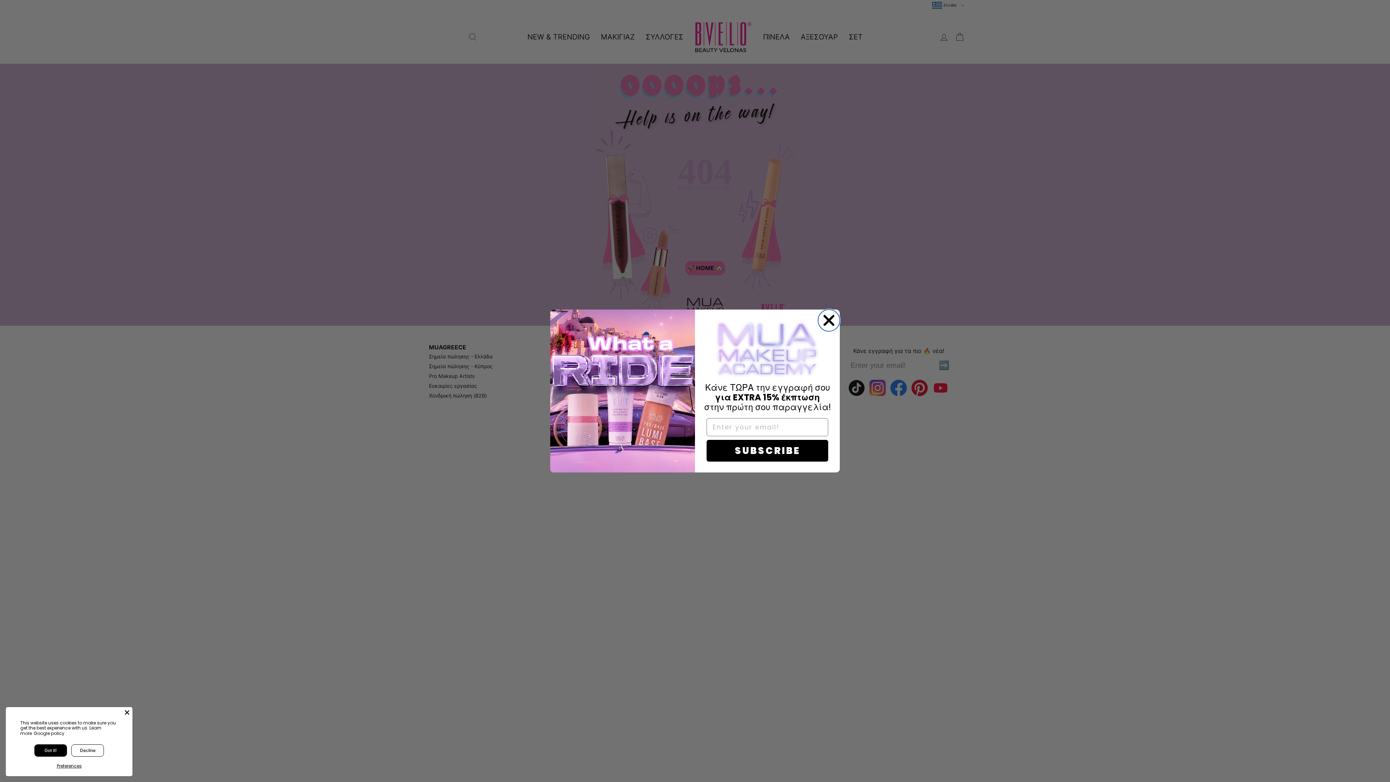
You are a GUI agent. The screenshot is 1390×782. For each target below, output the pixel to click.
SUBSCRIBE (767, 450)
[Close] (127, 712)
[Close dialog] (829, 320)
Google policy (49, 733)
